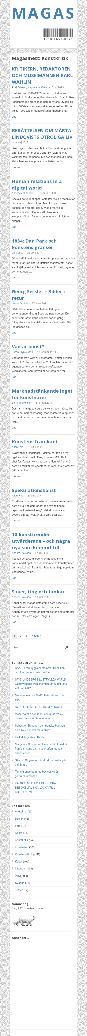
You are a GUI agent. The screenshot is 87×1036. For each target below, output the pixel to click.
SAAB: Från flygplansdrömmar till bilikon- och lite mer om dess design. (40, 670)
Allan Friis (17, 447)
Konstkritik (21, 840)
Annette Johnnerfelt (23, 193)
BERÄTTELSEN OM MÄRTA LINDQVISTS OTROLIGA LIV (42, 133)
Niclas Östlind (20, 303)
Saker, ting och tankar (38, 591)
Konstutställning (25, 854)
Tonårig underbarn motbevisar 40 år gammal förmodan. (36, 773)
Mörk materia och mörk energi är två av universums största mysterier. (39, 716)
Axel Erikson (19, 87)
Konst (18, 833)
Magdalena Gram (37, 87)
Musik (18, 875)
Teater (19, 890)
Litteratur (20, 868)
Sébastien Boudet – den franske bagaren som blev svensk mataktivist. (40, 727)
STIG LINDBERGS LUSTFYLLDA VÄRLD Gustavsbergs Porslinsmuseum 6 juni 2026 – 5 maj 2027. (41, 683)
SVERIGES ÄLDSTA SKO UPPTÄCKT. (39, 707)
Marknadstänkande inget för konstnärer (42, 394)
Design (19, 818)
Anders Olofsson (21, 553)
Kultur (18, 861)
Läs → (16, 116)
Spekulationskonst (34, 490)
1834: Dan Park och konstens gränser (34, 243)
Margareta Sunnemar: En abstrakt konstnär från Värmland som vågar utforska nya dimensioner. (41, 748)
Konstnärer (21, 847)
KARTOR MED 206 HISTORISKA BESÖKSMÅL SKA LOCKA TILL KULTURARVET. (35, 787)
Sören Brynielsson (22, 352)
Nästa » (36, 635)
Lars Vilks (17, 252)
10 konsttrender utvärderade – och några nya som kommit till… (41, 541)
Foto (17, 826)
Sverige (19, 883)
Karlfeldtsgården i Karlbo (30, 737)
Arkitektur (21, 811)
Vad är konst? (28, 346)
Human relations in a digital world (37, 184)
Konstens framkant (35, 441)
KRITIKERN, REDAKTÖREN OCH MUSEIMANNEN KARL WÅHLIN (42, 75)
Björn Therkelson (21, 402)
